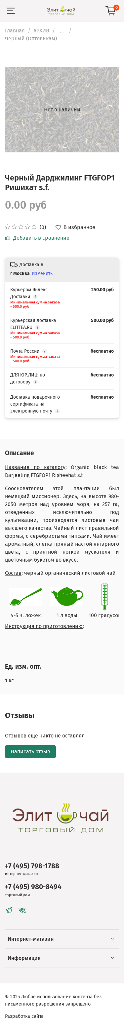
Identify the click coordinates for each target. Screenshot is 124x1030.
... (62, 31)
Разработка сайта (24, 1016)
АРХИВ (41, 30)
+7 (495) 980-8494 (33, 887)
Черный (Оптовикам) (31, 38)
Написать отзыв (30, 751)
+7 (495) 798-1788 (32, 866)
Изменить (42, 273)
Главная (15, 30)
